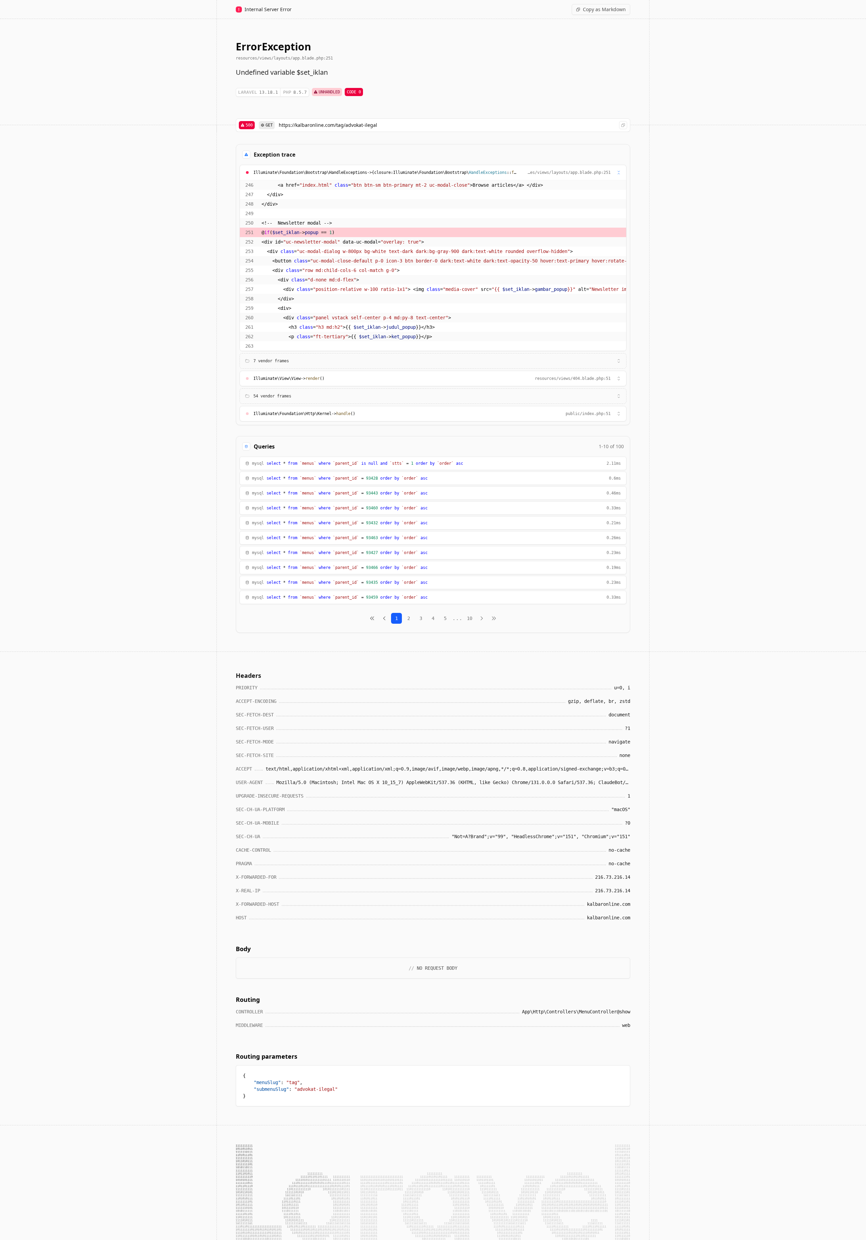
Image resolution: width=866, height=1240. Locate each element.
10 (469, 618)
